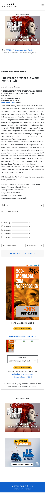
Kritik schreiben (10, 246)
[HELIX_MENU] (43, 5)
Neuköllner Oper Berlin (24, 50)
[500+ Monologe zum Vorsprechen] (22, 293)
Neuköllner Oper (8, 102)
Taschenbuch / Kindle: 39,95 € (22, 374)
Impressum (18, 489)
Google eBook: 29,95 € (22, 377)
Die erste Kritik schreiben (24, 253)
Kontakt (28, 489)
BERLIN (9, 50)
